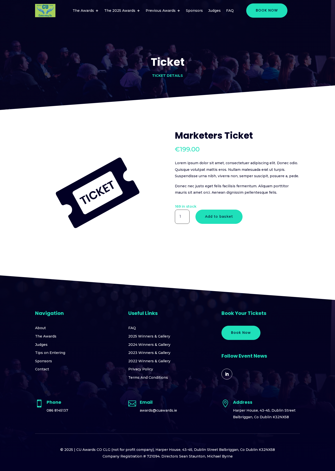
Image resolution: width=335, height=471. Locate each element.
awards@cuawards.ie (158, 410)
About (40, 328)
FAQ (230, 10)
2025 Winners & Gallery (149, 336)
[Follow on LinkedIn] (226, 374)
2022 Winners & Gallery (149, 361)
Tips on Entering (50, 352)
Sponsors (194, 10)
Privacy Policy (140, 369)
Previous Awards (161, 10)
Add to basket (219, 216)
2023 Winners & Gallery (149, 352)
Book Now (241, 332)
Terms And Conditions (148, 377)
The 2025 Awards (119, 10)
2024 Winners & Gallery (149, 344)
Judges (214, 10)
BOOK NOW (267, 10)
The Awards (83, 10)
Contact (42, 369)
